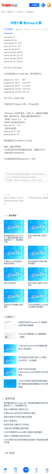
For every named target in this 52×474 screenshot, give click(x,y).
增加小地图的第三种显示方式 (37, 237)
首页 (3, 12)
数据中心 (11, 12)
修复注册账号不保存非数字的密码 (37, 262)
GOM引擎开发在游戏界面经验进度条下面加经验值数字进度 (26, 441)
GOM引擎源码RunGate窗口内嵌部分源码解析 (38, 306)
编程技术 (30, 12)
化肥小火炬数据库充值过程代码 (17, 436)
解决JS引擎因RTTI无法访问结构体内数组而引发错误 (13, 201)
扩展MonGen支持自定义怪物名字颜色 (13, 262)
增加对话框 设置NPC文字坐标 (38, 284)
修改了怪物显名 (10, 283)
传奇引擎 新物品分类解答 (38, 198)
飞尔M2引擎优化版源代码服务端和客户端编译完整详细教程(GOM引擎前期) (33, 384)
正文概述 (8, 29)
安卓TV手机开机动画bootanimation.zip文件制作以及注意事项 (33, 372)
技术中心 (20, 12)
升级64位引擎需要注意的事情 (13, 306)
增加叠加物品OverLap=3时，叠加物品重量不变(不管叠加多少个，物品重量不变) (14, 239)
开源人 (20, 29)
